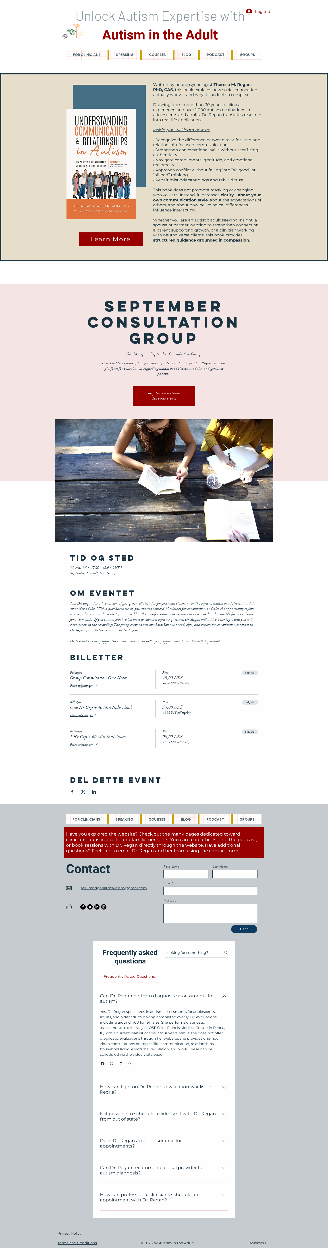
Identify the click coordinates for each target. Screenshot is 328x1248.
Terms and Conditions (77, 1243)
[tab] (129, 976)
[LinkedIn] (97, 907)
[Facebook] (83, 907)
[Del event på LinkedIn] (94, 792)
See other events (164, 398)
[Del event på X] (83, 792)
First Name (171, 866)
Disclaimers (256, 1243)
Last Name (220, 866)
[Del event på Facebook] (72, 792)
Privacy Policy (70, 1233)
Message (170, 900)
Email (167, 883)
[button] (102, 1063)
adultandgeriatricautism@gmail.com (114, 888)
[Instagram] (103, 907)
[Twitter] (90, 907)
